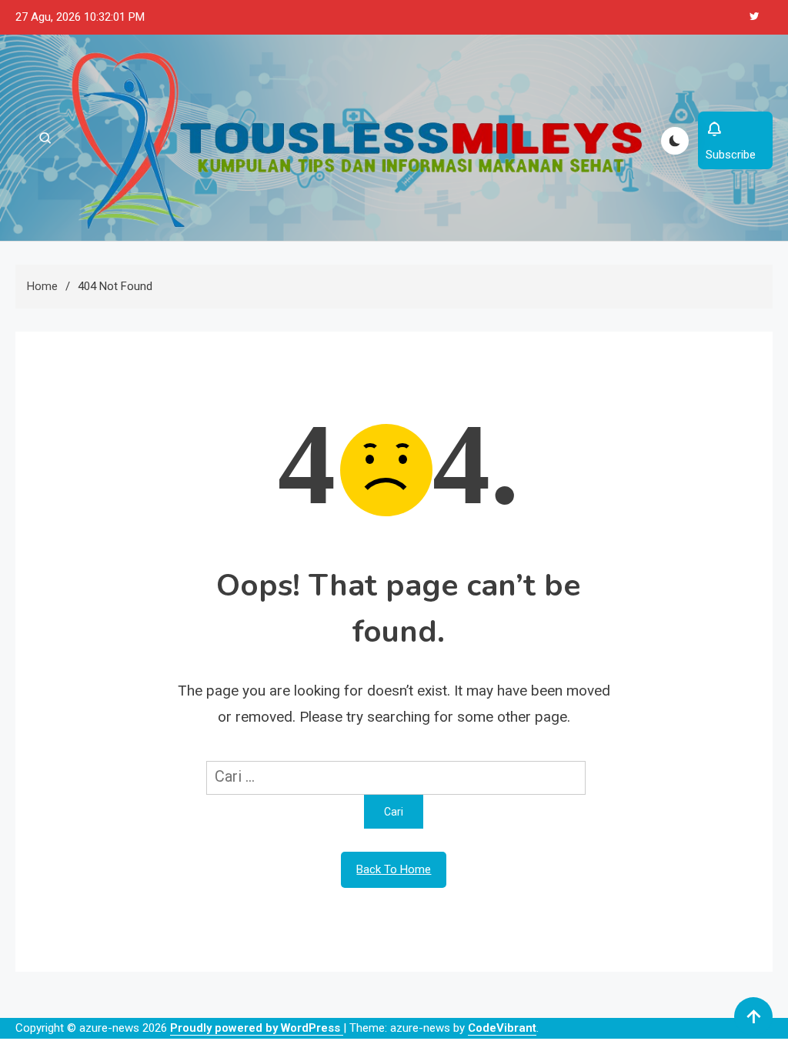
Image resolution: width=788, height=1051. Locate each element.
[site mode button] (675, 141)
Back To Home (393, 869)
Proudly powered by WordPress (256, 1028)
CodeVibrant (502, 1028)
